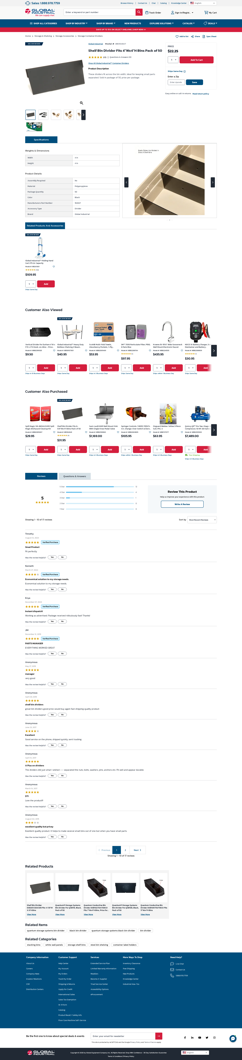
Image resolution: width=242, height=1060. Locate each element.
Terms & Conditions (115, 1056)
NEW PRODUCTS (133, 23)
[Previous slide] (126, 182)
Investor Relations (34, 978)
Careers (29, 968)
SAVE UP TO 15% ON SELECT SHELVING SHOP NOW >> (121, 30)
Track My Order (64, 978)
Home (28, 35)
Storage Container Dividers (90, 35)
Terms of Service (150, 1042)
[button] (203, 3)
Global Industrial (95, 43)
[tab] (41, 139)
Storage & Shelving (43, 35)
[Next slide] (213, 182)
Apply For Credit (65, 989)
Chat (154, 3)
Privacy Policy (135, 1042)
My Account (63, 968)
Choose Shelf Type (72, 332)
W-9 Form (62, 1004)
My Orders (62, 973)
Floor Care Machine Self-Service (72, 1020)
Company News (32, 973)
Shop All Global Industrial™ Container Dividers (108, 63)
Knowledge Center (179, 3)
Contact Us (142, 3)
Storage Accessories (64, 35)
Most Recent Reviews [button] (198, 519)
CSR (28, 984)
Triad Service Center (99, 984)
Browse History (127, 3)
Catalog (163, 3)
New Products (128, 973)
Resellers (94, 973)
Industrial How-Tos (131, 984)
